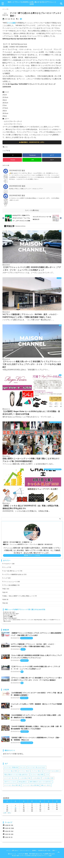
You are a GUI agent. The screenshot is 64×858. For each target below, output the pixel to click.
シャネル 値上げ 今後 (25, 778)
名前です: (6, 542)
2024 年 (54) (9, 831)
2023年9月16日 (15, 195)
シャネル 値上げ (36, 778)
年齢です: (18, 542)
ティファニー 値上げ (24, 771)
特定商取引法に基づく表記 (44, 850)
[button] (51, 160)
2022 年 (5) (8, 837)
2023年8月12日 (15, 170)
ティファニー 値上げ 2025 (10, 771)
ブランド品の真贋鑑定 (11, 585)
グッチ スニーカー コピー (9, 612)
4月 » (9, 813)
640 (14, 19)
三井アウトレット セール (10, 781)
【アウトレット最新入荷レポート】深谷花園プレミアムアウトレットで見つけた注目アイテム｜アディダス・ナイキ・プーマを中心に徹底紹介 (31, 364)
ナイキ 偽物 (11, 23)
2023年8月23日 (15, 186)
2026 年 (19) (9, 825)
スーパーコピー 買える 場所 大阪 (12, 785)
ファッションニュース (55, 422)
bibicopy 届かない (23, 781)
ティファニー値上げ (36, 771)
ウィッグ (7, 567)
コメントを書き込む (32, 210)
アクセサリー (8, 564)
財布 (5, 599)
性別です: (27, 542)
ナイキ (5, 147)
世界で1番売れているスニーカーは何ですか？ (41, 781)
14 (15, 807)
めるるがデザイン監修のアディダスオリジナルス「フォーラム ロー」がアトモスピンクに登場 (21, 218)
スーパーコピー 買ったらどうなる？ (37, 767)
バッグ (59, 278)
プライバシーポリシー (25, 850)
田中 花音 (7, 19)
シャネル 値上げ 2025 (48, 778)
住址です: (41, 544)
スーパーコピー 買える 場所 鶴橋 (31, 785)
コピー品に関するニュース (12, 571)
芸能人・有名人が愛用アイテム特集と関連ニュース (20, 596)
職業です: (6, 544)
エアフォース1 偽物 (7, 616)
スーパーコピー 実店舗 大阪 (11, 767)
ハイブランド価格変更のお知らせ (52, 469)
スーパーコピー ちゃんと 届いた (52, 771)
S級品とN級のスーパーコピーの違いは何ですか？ (16, 774)
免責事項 (34, 850)
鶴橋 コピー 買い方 (45, 785)
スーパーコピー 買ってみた (11, 778)
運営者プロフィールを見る (32, 555)
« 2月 (4, 813)
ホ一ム (8, 850)
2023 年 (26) (9, 834)
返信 (23, 170)
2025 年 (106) (9, 828)
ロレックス (23, 767)
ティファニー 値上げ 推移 (37, 774)
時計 (6, 589)
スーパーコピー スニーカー (9, 615)
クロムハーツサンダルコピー (10, 618)
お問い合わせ (15, 850)
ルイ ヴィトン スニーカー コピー (11, 613)
